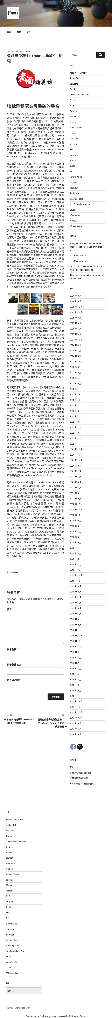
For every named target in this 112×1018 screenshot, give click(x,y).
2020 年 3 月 (75, 553)
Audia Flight (75, 78)
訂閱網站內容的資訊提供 (81, 772)
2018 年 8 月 (75, 657)
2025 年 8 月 (75, 317)
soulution (74, 182)
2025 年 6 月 (75, 323)
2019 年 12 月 (76, 569)
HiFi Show (74, 116)
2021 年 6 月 (75, 476)
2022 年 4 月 (75, 427)
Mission (73, 143)
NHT (72, 149)
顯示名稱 (12, 649)
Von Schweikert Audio (80, 204)
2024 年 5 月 (75, 356)
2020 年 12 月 (76, 503)
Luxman (14, 572)
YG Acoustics (76, 226)
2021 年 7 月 (75, 471)
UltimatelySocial (77, 1016)
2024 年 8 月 (75, 345)
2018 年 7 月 (75, 663)
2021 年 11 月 (76, 454)
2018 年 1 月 (75, 695)
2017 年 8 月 (75, 717)
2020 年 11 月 (76, 509)
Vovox (72, 209)
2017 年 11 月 (76, 706)
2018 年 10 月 (76, 646)
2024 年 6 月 (75, 350)
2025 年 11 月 (76, 312)
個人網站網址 (14, 679)
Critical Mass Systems (80, 94)
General (73, 111)
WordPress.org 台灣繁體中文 (83, 783)
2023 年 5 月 (75, 372)
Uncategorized (76, 198)
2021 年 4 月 (75, 487)
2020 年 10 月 (76, 514)
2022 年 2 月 (75, 438)
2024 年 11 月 (76, 339)
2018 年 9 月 (75, 652)
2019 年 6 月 (75, 602)
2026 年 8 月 (75, 295)
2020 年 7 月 (75, 531)
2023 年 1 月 (75, 388)
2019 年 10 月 (76, 580)
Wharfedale (75, 215)
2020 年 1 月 (75, 564)
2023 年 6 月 (75, 366)
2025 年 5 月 (75, 328)
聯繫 (19, 31)
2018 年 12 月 (76, 635)
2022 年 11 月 (76, 399)
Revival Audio (76, 176)
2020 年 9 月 (75, 520)
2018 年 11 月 (76, 641)
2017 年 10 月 (76, 712)
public (72, 165)
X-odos (73, 220)
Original (73, 154)
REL (72, 171)
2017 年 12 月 (76, 701)
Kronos (73, 121)
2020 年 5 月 (75, 542)
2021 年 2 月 (75, 498)
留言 (10, 609)
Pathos (73, 160)
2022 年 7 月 (75, 416)
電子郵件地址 (14, 664)
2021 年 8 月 (75, 465)
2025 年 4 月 (75, 334)
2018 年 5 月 (75, 673)
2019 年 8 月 (75, 591)
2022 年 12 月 (76, 394)
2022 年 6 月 (75, 421)
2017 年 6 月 (75, 723)
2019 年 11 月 (76, 575)
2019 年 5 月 (75, 608)
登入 (29, 31)
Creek (72, 89)
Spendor (74, 187)
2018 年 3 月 (75, 684)
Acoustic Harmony (78, 72)
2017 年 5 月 (75, 728)
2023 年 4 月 (75, 377)
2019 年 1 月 (75, 630)
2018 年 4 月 (75, 679)
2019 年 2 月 (75, 624)
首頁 (9, 31)
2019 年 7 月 (75, 597)
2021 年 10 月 (76, 460)
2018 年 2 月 (75, 690)
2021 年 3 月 (75, 492)
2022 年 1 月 (75, 443)
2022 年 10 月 (76, 405)
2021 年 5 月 (75, 482)
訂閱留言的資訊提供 (79, 778)
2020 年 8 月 (75, 525)
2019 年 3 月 (75, 619)
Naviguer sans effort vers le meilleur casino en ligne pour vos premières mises (86, 246)
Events (73, 105)
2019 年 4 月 (75, 613)
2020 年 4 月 (75, 547)
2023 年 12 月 (76, 361)
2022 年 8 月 (75, 410)
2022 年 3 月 (75, 432)
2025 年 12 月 (76, 306)
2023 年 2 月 (75, 383)
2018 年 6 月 (75, 668)
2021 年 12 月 (76, 449)
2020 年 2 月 (75, 558)
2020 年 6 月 (75, 536)
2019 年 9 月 (75, 586)
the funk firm (75, 193)
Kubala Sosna (76, 127)
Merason (74, 138)
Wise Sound (25, 51)
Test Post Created (78, 255)
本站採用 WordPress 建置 (18, 1007)
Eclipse (73, 100)
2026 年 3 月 (75, 301)
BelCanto (74, 83)
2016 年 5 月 (75, 734)
